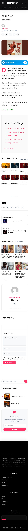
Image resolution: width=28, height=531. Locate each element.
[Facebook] (2, 34)
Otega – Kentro (12, 135)
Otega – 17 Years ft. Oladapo (16, 128)
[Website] (14, 304)
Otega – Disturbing (13, 143)
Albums (3, 504)
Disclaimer (4, 480)
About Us (3, 482)
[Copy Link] (14, 34)
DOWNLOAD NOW (7, 110)
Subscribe (14, 429)
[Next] (26, 173)
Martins (5, 28)
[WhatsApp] (10, 34)
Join (25, 62)
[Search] (22, 3)
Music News (4, 501)
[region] (14, 179)
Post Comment (9, 362)
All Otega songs (8, 148)
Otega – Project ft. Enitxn (15, 139)
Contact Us (4, 485)
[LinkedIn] (15, 207)
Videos (3, 499)
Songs (3, 12)
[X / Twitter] (11, 207)
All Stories (18, 241)
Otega (4, 203)
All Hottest (22, 159)
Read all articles (14, 308)
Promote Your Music (6, 477)
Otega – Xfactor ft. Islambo (16, 132)
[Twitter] (6, 34)
